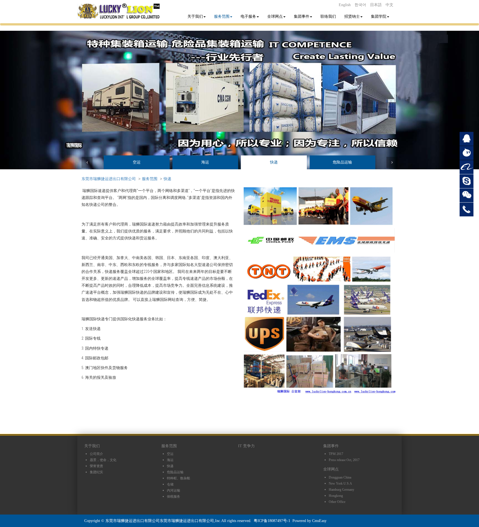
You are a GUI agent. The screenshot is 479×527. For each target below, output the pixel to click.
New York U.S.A (340, 483)
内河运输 (173, 490)
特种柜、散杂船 (178, 478)
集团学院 (378, 16)
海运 (205, 162)
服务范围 (222, 16)
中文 (389, 5)
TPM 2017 (336, 454)
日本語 (376, 5)
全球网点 (275, 16)
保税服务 (173, 496)
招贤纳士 (352, 16)
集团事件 (301, 16)
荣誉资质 (96, 466)
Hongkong (336, 496)
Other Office (337, 502)
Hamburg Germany (341, 490)
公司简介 (96, 454)
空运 (137, 162)
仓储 (170, 484)
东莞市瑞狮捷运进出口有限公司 (108, 179)
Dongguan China (340, 477)
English (345, 5)
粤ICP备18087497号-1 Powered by (283, 521)
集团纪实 (96, 472)
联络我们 (328, 16)
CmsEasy (319, 521)
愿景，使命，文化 (103, 460)
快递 (274, 162)
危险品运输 (342, 162)
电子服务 (248, 16)
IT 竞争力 (246, 446)
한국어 (360, 5)
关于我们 (195, 16)
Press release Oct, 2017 (344, 460)
